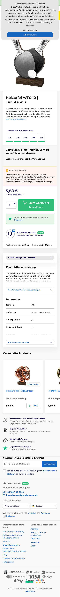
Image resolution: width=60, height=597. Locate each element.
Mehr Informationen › (16, 119)
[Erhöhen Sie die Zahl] (14, 203)
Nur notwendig (30, 30)
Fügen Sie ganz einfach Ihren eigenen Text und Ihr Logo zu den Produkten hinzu (31, 422)
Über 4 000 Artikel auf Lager (22, 441)
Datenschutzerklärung (14, 558)
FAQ (5, 555)
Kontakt (6, 541)
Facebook (45, 513)
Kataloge (35, 542)
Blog (33, 546)
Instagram (11, 516)
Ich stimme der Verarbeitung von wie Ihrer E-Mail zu (32, 472)
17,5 (25, 137)
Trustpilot (18, 220)
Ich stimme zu (30, 35)
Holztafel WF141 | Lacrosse (19, 391)
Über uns (35, 538)
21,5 (41, 137)
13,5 (9, 137)
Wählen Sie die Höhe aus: (19, 130)
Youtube (32, 513)
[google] (41, 580)
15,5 (17, 137)
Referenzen (8, 562)
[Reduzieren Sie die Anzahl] (14, 207)
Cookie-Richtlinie (34, 19)
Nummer (9, 205)
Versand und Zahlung (13, 531)
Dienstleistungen (11, 545)
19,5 (33, 137)
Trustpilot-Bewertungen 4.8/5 (23, 449)
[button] (30, 290)
